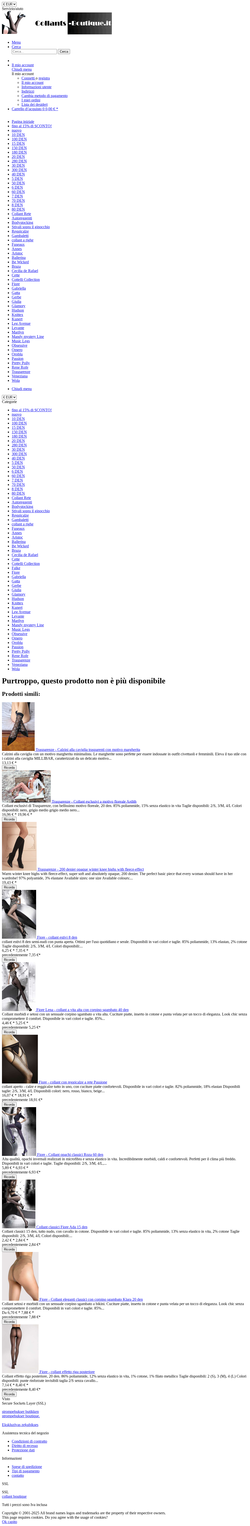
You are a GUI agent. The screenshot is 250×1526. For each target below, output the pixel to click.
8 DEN (17, 489)
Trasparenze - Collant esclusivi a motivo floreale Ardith (94, 801)
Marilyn (18, 621)
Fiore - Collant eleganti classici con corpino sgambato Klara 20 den (91, 1299)
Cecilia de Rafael (25, 555)
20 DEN (18, 441)
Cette (16, 559)
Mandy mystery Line (28, 625)
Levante (18, 616)
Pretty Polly (21, 651)
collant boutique (14, 1496)
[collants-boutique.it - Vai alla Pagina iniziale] (57, 34)
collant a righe (22, 524)
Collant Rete (21, 498)
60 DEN (18, 476)
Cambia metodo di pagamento (44, 96)
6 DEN (17, 471)
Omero (17, 638)
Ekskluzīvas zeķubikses (20, 1425)
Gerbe (16, 585)
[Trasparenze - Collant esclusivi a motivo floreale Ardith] (27, 801)
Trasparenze (21, 660)
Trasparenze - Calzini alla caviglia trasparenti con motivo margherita (88, 750)
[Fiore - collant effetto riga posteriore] (21, 1372)
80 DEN (18, 493)
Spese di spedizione (27, 1467)
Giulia (16, 590)
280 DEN (19, 445)
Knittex (17, 603)
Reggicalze (20, 515)
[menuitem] (130, 42)
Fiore (16, 572)
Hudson (18, 599)
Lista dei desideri (34, 104)
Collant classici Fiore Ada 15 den (61, 1227)
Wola (16, 669)
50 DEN (18, 467)
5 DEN (17, 463)
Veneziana (20, 664)
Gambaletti (20, 520)
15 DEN (18, 427)
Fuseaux (18, 528)
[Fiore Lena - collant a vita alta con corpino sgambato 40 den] (19, 1010)
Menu (16, 42)
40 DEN (18, 458)
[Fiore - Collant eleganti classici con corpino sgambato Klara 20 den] (21, 1299)
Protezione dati (23, 1450)
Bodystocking (22, 506)
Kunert (17, 607)
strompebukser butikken (20, 1411)
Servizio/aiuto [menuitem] (12, 9)
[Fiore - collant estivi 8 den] (19, 937)
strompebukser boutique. (21, 1416)
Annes (17, 533)
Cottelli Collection (26, 563)
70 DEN (18, 484)
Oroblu (17, 642)
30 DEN (18, 449)
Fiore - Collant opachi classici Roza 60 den (70, 1154)
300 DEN (19, 454)
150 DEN (19, 432)
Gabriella (19, 577)
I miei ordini (30, 100)
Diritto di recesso (25, 1446)
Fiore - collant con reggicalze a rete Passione (73, 1082)
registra (44, 78)
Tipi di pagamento (26, 1471)
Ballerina (19, 542)
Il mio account (32, 82)
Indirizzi (27, 91)
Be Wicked (20, 546)
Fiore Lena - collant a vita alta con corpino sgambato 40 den (82, 1010)
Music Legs (21, 629)
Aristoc (17, 537)
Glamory (18, 594)
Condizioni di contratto (29, 1441)
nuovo (16, 414)
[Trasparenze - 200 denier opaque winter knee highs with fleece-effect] (20, 869)
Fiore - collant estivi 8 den (57, 937)
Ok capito (9, 1522)
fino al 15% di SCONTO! (32, 410)
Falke (16, 568)
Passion (17, 647)
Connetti (28, 78)
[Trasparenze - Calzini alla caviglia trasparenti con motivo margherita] (19, 750)
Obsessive (19, 634)
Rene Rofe (20, 656)
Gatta (16, 581)
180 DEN (19, 436)
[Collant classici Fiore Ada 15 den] (19, 1227)
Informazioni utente (36, 87)
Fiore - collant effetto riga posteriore (67, 1372)
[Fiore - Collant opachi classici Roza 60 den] (19, 1154)
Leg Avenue (21, 612)
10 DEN (18, 419)
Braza (16, 550)
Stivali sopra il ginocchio (31, 511)
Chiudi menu (22, 69)
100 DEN (19, 423)
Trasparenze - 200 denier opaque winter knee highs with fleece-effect (91, 869)
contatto (18, 1475)
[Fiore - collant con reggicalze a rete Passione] (20, 1082)
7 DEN (17, 480)
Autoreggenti (22, 502)
